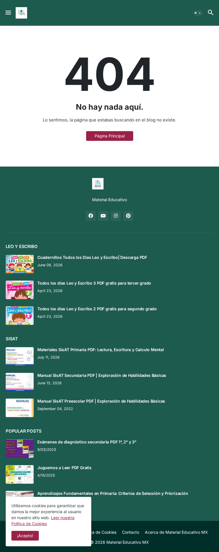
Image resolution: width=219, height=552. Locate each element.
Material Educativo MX (127, 542)
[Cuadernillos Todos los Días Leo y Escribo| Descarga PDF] (20, 264)
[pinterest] (128, 216)
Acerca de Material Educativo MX (176, 532)
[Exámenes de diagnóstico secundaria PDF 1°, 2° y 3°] (20, 448)
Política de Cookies (98, 532)
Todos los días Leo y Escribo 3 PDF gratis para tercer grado (94, 283)
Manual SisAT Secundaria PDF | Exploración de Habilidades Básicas (101, 375)
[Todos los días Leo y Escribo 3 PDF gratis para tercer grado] (20, 290)
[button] (8, 13)
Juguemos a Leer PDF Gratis (64, 467)
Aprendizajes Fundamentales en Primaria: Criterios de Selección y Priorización (112, 493)
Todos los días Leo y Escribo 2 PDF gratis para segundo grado (97, 308)
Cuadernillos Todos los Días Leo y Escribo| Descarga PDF (92, 257)
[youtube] (103, 216)
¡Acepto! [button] (25, 535)
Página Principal (110, 135)
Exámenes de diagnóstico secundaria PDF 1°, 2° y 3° (86, 441)
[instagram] (116, 216)
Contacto (130, 532)
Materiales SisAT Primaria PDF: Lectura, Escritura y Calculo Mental (100, 349)
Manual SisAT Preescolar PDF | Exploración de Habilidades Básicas (101, 401)
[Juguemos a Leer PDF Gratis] (20, 474)
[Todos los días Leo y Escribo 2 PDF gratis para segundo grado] (20, 315)
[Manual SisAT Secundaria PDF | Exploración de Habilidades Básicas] (20, 382)
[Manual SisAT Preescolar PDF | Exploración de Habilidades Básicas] (20, 408)
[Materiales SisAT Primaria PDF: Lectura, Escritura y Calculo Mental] (20, 356)
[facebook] (91, 216)
